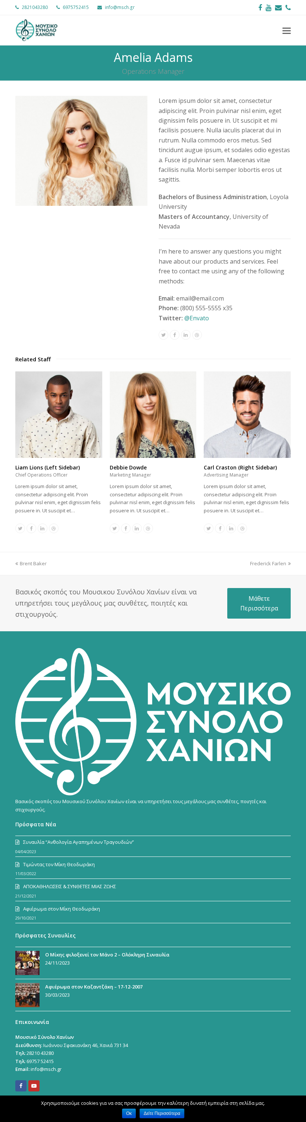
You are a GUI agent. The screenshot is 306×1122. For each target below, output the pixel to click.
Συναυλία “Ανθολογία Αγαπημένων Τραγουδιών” (78, 842)
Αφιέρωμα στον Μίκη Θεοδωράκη (61, 908)
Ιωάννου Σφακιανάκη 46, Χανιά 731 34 (85, 1045)
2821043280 (35, 7)
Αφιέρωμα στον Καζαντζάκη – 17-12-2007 (94, 986)
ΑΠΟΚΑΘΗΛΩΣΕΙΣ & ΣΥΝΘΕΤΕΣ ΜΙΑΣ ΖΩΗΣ (69, 886)
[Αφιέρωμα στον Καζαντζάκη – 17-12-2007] (27, 995)
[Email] (278, 7)
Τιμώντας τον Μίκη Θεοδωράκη (59, 864)
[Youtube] (268, 7)
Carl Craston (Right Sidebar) (240, 467)
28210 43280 (40, 1053)
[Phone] (288, 7)
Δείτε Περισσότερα (162, 1113)
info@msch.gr (120, 7)
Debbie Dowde (128, 467)
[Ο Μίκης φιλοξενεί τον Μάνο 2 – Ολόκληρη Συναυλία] (27, 963)
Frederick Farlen (268, 563)
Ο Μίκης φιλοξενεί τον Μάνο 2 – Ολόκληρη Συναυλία (107, 954)
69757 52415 (40, 1061)
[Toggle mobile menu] (286, 30)
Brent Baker (33, 563)
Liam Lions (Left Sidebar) (47, 467)
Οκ (129, 1113)
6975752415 (76, 7)
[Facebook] (260, 7)
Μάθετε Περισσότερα (259, 603)
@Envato (196, 318)
